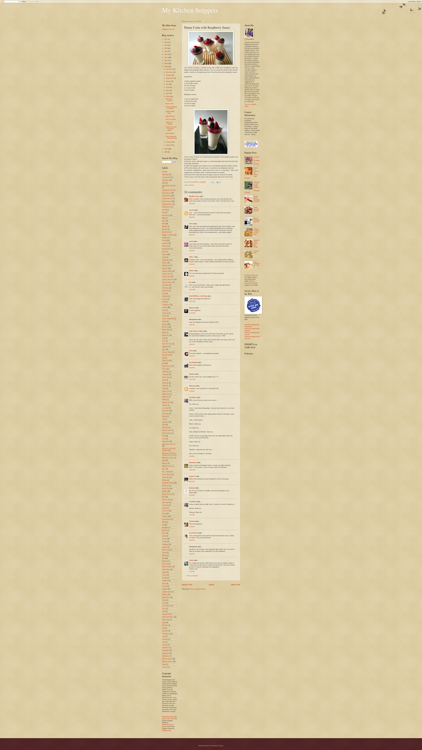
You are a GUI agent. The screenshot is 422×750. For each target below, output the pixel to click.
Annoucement (166, 177)
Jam (163, 419)
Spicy (164, 608)
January (169, 145)
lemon (164, 439)
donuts (164, 332)
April (167, 93)
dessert (191, 185)
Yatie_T (191, 257)
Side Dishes (166, 597)
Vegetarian (165, 653)
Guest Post (165, 391)
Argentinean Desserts (169, 186)
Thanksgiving (166, 634)
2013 (166, 51)
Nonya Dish (165, 488)
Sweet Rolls (166, 614)
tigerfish (192, 374)
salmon (164, 575)
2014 (166, 48)
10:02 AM (192, 470)
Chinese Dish (166, 277)
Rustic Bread (166, 569)
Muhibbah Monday (168, 483)
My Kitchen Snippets (190, 10)
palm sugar (165, 502)
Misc (163, 469)
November (169, 72)
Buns (163, 251)
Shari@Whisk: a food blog (198, 296)
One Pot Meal (166, 499)
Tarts (163, 622)
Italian (164, 416)
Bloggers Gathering (168, 235)
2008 (166, 66)
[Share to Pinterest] (219, 182)
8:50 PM (192, 204)
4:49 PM (192, 344)
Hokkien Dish (166, 402)
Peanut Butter (166, 519)
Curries (164, 316)
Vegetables (165, 650)
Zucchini (164, 667)
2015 (166, 45)
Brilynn (191, 270)
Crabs (164, 310)
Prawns (164, 541)
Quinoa (164, 552)
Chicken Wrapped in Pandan (171, 107)
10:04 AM (192, 289)
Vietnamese (166, 656)
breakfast (165, 243)
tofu (163, 636)
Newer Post (187, 585)
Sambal (164, 578)
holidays (164, 405)
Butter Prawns (170, 116)
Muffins (164, 480)
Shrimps (164, 594)
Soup (163, 603)
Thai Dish (165, 631)
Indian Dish (165, 411)
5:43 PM (192, 356)
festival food (166, 355)
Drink (163, 338)
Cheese (164, 263)
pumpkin (164, 547)
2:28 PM (192, 325)
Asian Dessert (166, 193)
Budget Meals (166, 249)
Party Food (165, 511)
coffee (164, 302)
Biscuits (164, 229)
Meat (163, 460)
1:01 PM (192, 495)
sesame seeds (166, 592)
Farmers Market (167, 352)
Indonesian (165, 413)
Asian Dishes (166, 196)
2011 (166, 57)
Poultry (164, 539)
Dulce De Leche (167, 344)
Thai (163, 628)
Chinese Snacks (167, 282)
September (169, 78)
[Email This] (211, 182)
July (167, 84)
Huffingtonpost (166, 730)
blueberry (165, 237)
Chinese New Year (168, 279)
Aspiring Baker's (167, 204)
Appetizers (165, 180)
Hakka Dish (165, 394)
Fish (163, 363)
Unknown (192, 386)
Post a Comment (192, 576)
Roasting (165, 561)
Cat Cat (191, 210)
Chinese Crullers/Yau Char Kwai (257, 231)
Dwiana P (192, 476)
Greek (164, 380)
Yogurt (164, 664)
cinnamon (165, 290)
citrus (164, 293)
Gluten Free (166, 377)
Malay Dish (165, 441)
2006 (166, 152)
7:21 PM (192, 515)
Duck (163, 341)
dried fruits (165, 335)
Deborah (192, 308)
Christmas (165, 288)
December (169, 69)
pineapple (165, 527)
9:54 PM (192, 481)
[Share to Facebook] (217, 182)
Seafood (164, 589)
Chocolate (165, 285)
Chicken (164, 268)
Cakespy (192, 488)
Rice (163, 558)
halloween (165, 397)
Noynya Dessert (167, 494)
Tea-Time (165, 625)
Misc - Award (166, 471)
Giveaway (165, 374)
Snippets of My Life (168, 29)
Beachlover (193, 462)
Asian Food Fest (167, 198)
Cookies (164, 307)
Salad (164, 572)
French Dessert (167, 366)
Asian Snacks (166, 201)
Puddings (165, 544)
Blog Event (165, 232)
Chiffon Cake (166, 274)
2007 (166, 149)
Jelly (163, 424)
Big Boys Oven (194, 196)
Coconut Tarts (256, 251)
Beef (163, 223)
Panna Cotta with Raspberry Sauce (171, 128)
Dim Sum (165, 327)
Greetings (165, 383)
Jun (190, 282)
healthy (164, 399)
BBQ (163, 218)
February (169, 142)
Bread (164, 240)
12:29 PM (192, 313)
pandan (164, 508)
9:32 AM (191, 456)
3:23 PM (192, 571)
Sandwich (165, 580)
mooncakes (165, 477)
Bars (163, 212)
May (167, 90)
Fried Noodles (170, 133)
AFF (163, 172)
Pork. (164, 533)
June (168, 87)
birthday (164, 226)
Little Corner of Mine (196, 331)
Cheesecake (166, 265)
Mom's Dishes (166, 474)
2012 (166, 54)
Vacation (165, 645)
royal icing (165, 564)
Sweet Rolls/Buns (167, 617)
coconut (164, 299)
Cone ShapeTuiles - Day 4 (257, 264)
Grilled (164, 388)
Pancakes (165, 505)
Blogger (220, 745)
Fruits (164, 369)
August (168, 81)
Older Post (235, 585)
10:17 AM (192, 301)
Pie (163, 525)
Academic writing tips (251, 275)
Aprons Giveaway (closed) (257, 220)
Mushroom (165, 485)
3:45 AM (191, 526)
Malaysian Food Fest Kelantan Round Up (169, 454)
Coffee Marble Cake (170, 112)
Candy (164, 257)
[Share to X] (215, 182)
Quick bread (166, 550)
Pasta (164, 513)
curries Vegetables (168, 318)
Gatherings (165, 371)
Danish (164, 321)
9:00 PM (192, 368)
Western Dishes (167, 659)
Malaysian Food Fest (169, 444)
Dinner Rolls (166, 330)
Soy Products (166, 606)
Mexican (164, 463)
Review (164, 555)
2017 (166, 39)
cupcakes (165, 313)
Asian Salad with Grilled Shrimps (171, 137)
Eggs (163, 349)
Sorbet (164, 600)
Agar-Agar (165, 174)
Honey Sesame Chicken (256, 209)
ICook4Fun (192, 397)
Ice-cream (165, 408)
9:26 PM (192, 217)
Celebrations (166, 260)
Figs (163, 358)
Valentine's (165, 647)
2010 (166, 60)
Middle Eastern (167, 466)
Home (211, 585)
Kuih (163, 436)
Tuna (163, 642)
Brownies (165, 246)
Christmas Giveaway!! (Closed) (257, 160)
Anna (191, 351)
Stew (163, 611)
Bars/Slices (165, 215)
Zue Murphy (193, 362)
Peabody (192, 521)
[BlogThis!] (213, 182)
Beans (164, 221)
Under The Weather (169, 123)
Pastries (164, 516)
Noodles (164, 491)
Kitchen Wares (166, 430)
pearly (191, 241)
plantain (164, 530)
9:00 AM (191, 264)
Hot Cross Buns (171, 119)
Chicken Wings (167, 271)
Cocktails (165, 296)
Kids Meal (165, 427)
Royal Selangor (167, 566)
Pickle (164, 522)
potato (164, 536)
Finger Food (166, 360)
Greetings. (165, 385)
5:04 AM (191, 251)
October (169, 75)
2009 (166, 63)
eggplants (165, 346)
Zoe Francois (193, 533)
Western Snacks (167, 661)
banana (164, 210)
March (168, 96)
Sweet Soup (166, 619)
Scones (164, 586)
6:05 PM (192, 540)
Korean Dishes (166, 433)
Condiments (166, 305)
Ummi (191, 223)
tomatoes (165, 639)
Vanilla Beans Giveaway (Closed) (257, 199)
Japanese (165, 422)
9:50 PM (192, 235)
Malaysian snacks (168, 458)
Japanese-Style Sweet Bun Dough (257, 243)
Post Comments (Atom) (198, 589)
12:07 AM (192, 379)
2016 (166, 42)
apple (164, 183)
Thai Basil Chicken (169, 99)
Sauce (164, 583)
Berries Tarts (170, 104)
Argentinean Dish (167, 190)
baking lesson (166, 207)
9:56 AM (191, 276)
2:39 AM (191, 391)
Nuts (163, 497)
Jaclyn (191, 560)
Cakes (164, 254)
